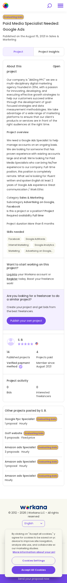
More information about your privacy (37, 552)
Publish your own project (26, 321)
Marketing (14, 250)
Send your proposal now (33, 579)
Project (18, 52)
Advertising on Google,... (39, 250)
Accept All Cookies (33, 570)
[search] (49, 5)
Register (12, 279)
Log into (12, 274)
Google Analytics (44, 245)
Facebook (14, 239)
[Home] (5, 5)
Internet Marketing (19, 245)
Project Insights (49, 52)
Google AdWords (35, 239)
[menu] (60, 5)
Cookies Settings (33, 560)
